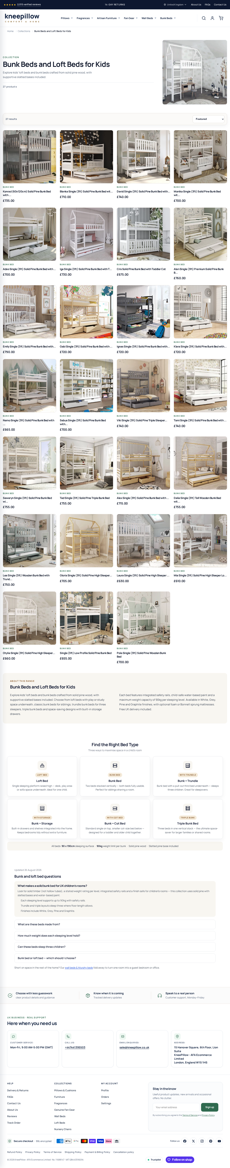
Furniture (59, 1096)
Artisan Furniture (107, 18)
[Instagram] (202, 1141)
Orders (105, 1096)
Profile (105, 1090)
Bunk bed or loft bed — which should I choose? (47, 958)
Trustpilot (156, 1159)
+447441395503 (75, 1047)
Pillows (65, 18)
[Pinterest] (210, 1141)
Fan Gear (129, 18)
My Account (109, 1083)
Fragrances (83, 18)
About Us (196, 4)
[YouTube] (219, 1141)
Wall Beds (147, 18)
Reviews (12, 1116)
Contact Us (220, 4)
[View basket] (221, 18)
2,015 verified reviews (29, 4)
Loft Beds (59, 1122)
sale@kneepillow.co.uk (134, 1047)
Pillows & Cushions (65, 1090)
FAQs (207, 4)
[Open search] (204, 18)
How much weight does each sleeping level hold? (49, 935)
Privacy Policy (208, 1115)
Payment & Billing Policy (97, 1152)
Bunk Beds (166, 18)
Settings (106, 1103)
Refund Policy (14, 1152)
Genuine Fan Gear (64, 1109)
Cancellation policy (123, 1152)
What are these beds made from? (39, 924)
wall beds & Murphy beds (79, 967)
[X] (193, 1141)
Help (10, 1083)
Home (10, 31)
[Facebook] (184, 1141)
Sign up (209, 1107)
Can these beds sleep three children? (41, 947)
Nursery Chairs (62, 1129)
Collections (24, 31)
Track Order (13, 1122)
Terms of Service (189, 1115)
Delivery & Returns (17, 1090)
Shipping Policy (73, 1152)
